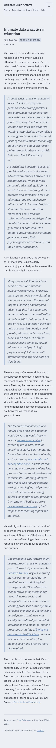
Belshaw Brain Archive (18, 5)
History (36, 10)
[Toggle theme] (49, 6)
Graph (29, 10)
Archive (7, 10)
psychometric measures (22, 506)
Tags (14, 10)
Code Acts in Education (26, 702)
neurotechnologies (28, 440)
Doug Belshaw (23, 720)
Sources (20, 10)
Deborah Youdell (17, 573)
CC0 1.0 (40, 730)
